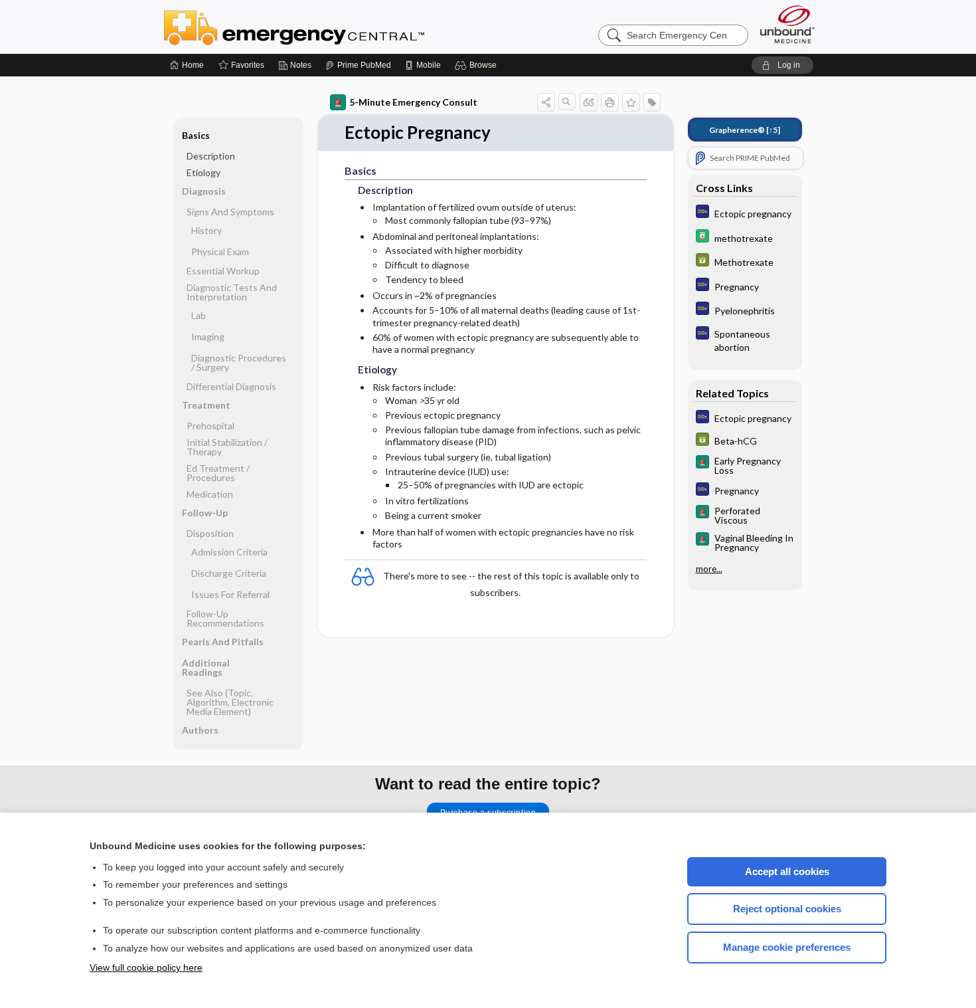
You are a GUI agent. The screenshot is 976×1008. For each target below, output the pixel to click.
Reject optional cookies (787, 908)
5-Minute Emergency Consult (413, 102)
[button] (478, 65)
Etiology (203, 172)
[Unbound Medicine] (787, 24)
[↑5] (744, 130)
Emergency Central (329, 27)
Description (211, 155)
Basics (196, 135)
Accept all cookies (787, 871)
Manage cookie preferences (787, 947)
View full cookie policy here (146, 967)
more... (709, 568)
